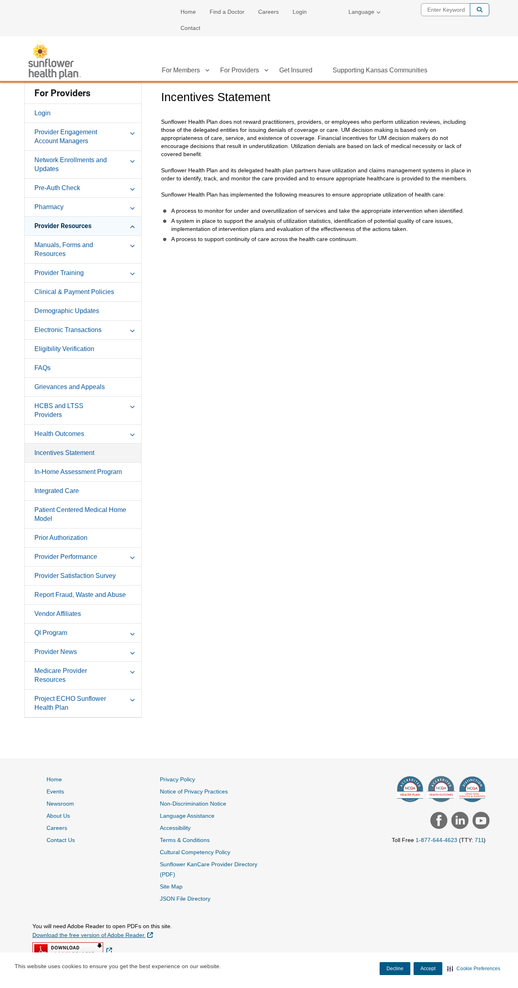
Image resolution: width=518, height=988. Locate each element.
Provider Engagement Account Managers (65, 136)
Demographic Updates (66, 310)
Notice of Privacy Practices (194, 791)
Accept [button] (427, 968)
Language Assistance (187, 815)
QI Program (50, 632)
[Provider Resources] (132, 226)
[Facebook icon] (438, 821)
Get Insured (295, 70)
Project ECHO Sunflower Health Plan (70, 703)
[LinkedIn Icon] (459, 821)
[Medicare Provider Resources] (132, 670)
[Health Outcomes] (132, 433)
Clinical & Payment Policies (74, 291)
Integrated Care (56, 490)
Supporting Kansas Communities (380, 70)
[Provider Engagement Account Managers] (132, 132)
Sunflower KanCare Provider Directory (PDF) (208, 869)
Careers (268, 11)
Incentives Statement (64, 452)
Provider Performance (65, 556)
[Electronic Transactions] (132, 329)
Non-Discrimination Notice (193, 803)
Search (479, 9)
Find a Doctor (227, 11)
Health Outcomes (59, 433)
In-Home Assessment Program (78, 471)
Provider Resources (62, 226)
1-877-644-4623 (436, 840)
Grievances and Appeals (69, 386)
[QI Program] (132, 632)
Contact (190, 28)
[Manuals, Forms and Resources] (132, 245)
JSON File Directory (185, 898)
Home (188, 11)
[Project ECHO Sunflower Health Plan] (132, 698)
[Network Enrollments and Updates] (132, 160)
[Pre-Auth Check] (132, 188)
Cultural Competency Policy (195, 852)
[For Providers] (266, 71)
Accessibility (175, 828)
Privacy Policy (177, 779)
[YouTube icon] (480, 821)
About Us (58, 815)
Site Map (171, 886)
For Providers (239, 70)
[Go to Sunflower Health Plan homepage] (54, 61)
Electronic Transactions (68, 329)
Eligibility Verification (64, 348)
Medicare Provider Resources (60, 675)
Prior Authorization (60, 537)
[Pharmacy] (132, 207)
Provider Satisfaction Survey (75, 575)
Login (300, 11)
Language (361, 11)
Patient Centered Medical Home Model (80, 514)
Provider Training (59, 272)
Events (55, 791)
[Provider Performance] (132, 556)
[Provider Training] (132, 272)
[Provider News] (132, 651)
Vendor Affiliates (57, 613)
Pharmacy (49, 206)
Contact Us (61, 840)
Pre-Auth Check (57, 187)
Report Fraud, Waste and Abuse (80, 594)
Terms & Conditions (185, 840)
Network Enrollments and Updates (70, 164)
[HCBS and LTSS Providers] (132, 405)
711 (479, 840)
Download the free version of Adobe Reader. (92, 934)
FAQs (42, 367)
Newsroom (60, 803)
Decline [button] (394, 968)
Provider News (55, 651)
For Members (181, 70)
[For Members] (207, 71)
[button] (474, 968)
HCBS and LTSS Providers (58, 410)
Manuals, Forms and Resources (63, 249)
